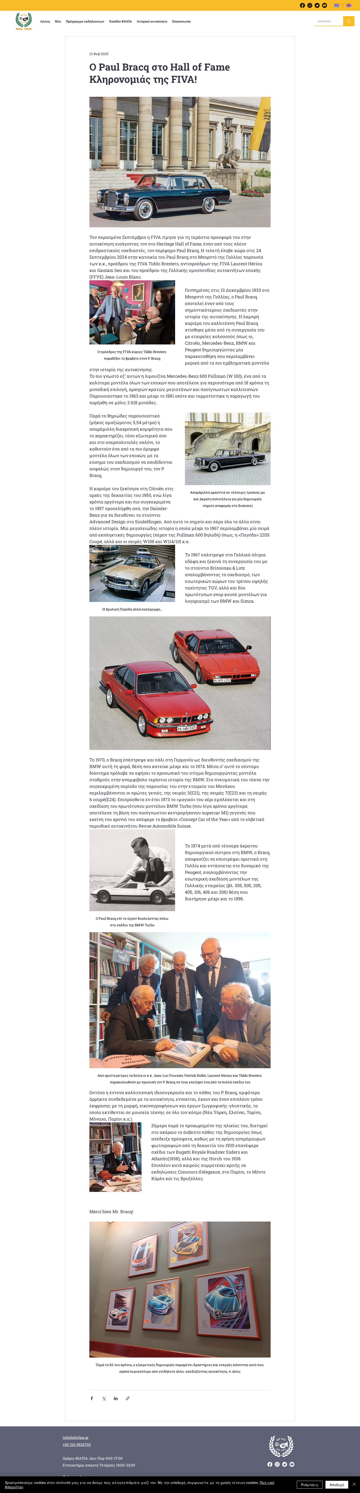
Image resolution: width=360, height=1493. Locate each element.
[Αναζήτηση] (348, 21)
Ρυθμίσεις (309, 1484)
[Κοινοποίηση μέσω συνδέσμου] (127, 1398)
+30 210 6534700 (77, 1444)
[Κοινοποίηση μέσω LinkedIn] (115, 1398)
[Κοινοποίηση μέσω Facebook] (91, 1398)
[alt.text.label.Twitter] (317, 5)
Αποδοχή (337, 1484)
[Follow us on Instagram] (309, 5)
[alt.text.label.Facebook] (302, 5)
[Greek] (337, 5)
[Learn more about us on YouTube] (324, 5)
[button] (45, 21)
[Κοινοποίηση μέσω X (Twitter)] (103, 1398)
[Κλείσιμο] (354, 1484)
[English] (349, 5)
